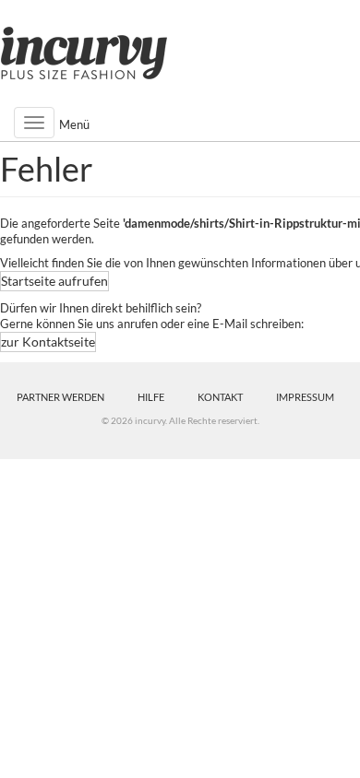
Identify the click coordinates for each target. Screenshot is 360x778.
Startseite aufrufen (54, 281)
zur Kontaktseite (48, 341)
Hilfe (151, 397)
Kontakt (220, 397)
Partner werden (60, 397)
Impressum (305, 397)
